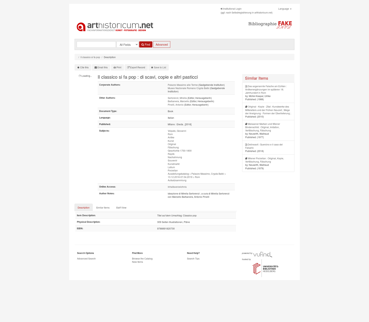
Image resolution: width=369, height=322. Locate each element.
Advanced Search (86, 258)
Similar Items (103, 207)
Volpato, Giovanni (177, 130)
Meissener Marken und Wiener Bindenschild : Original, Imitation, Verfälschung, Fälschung (262, 127)
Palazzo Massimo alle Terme (183, 84)
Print (118, 67)
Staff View (121, 207)
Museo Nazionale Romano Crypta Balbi (188, 88)
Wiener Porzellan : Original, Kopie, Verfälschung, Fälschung (264, 160)
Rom (170, 134)
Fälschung (173, 147)
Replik (171, 153)
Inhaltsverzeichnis (177, 186)
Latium (171, 167)
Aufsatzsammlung (177, 180)
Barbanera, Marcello (178, 101)
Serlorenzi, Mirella (177, 97)
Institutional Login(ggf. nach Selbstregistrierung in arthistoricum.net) (247, 10)
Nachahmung (175, 157)
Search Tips (193, 258)
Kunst (171, 140)
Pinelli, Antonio (176, 104)
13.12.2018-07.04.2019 (180, 177)
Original (172, 144)
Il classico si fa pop (90, 57)
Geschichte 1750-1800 (180, 150)
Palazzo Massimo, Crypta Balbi (207, 173)
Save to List (160, 67)
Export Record (137, 67)
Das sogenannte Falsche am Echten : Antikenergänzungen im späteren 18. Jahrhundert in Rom (266, 89)
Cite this (84, 67)
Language (284, 8)
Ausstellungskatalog (178, 173)
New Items (137, 261)
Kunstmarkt (174, 163)
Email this (102, 67)
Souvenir (172, 160)
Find (147, 44)
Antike (171, 137)
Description (84, 207)
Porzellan (173, 170)
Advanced (162, 44)
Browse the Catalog (142, 258)
